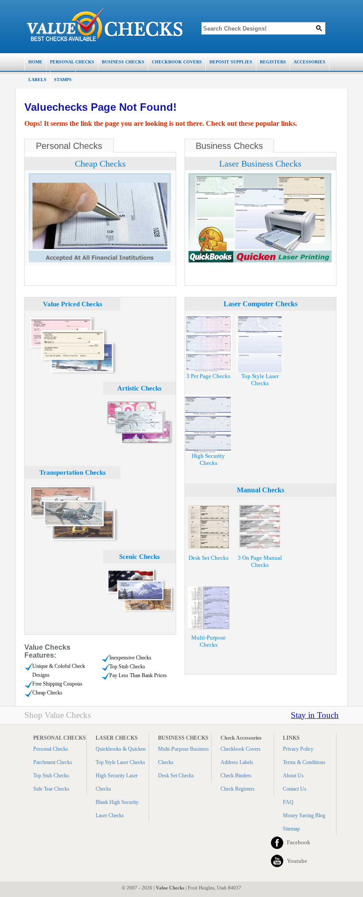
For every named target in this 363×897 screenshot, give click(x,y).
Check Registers (237, 789)
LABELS (37, 79)
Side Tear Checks (51, 789)
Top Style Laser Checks (259, 379)
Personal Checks (69, 146)
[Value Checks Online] (104, 24)
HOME (35, 61)
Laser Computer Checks (260, 304)
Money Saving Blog (304, 815)
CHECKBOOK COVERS (177, 61)
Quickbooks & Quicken (121, 749)
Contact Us (294, 789)
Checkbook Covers (240, 749)
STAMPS (63, 79)
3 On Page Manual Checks (260, 561)
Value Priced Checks (72, 304)
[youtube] (277, 861)
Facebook (298, 842)
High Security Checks (208, 459)
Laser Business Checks (260, 163)
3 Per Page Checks (208, 376)
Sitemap (291, 829)
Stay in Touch (315, 715)
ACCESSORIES (309, 61)
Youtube (297, 861)
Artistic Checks (139, 388)
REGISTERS (273, 61)
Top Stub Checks (51, 775)
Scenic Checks (139, 556)
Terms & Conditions (304, 762)
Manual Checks (260, 490)
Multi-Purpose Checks (208, 640)
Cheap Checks (100, 163)
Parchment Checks (52, 762)
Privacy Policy (298, 749)
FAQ (288, 802)
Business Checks (229, 146)
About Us (293, 775)
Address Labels (236, 762)
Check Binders (235, 775)
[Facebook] (277, 842)
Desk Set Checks (208, 557)
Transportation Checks (72, 472)
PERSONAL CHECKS (72, 61)
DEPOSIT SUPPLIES (230, 61)
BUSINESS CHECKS (123, 61)
